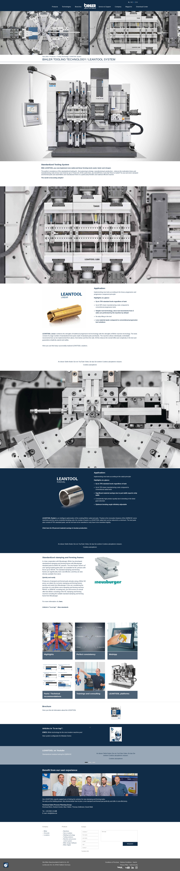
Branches (78, 7)
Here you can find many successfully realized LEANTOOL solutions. (65, 346)
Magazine (128, 7)
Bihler (45, 831)
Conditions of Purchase (112, 862)
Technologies (66, 7)
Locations (47, 835)
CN (137, 2)
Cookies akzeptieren (90, 365)
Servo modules (67, 833)
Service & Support (105, 7)
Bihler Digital (67, 845)
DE (131, 2)
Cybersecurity (133, 865)
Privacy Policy (124, 865)
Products (55, 7)
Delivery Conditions (126, 862)
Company (118, 7)
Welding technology (69, 835)
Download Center (142, 7)
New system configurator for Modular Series (56, 736)
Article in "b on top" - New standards (55, 607)
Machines (66, 831)
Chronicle (46, 833)
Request (130, 844)
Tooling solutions (68, 837)
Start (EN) (45, 56)
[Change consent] (6, 865)
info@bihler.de (52, 813)
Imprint (135, 862)
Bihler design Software (70, 843)
